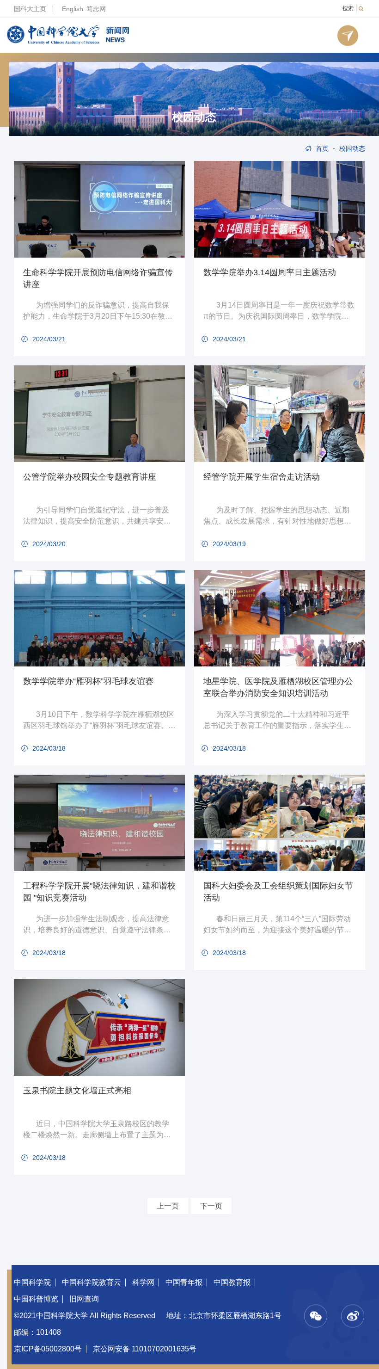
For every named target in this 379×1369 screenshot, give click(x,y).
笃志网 (96, 8)
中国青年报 (183, 1282)
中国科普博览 (36, 1299)
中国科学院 (32, 1282)
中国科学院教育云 (91, 1282)
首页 (322, 148)
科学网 (143, 1282)
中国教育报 (232, 1282)
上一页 (168, 1206)
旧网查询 (84, 1299)
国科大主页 (30, 8)
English (72, 8)
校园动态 (194, 117)
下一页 (211, 1206)
